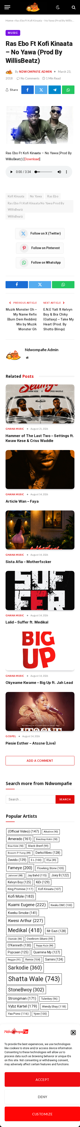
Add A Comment (40, 760)
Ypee (40, 1013)
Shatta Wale (34, 979)
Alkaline (51, 831)
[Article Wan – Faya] (40, 469)
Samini (54, 959)
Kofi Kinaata (16, 196)
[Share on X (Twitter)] (41, 89)
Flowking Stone (50, 868)
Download (31, 159)
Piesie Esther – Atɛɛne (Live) (31, 743)
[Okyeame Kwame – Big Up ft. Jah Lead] (40, 651)
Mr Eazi (56, 931)
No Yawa (36, 196)
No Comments (30, 78)
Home (9, 20)
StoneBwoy (26, 990)
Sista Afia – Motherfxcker (28, 561)
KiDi (43, 882)
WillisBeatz (15, 216)
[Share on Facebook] (27, 89)
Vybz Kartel (22, 1006)
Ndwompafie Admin (35, 71)
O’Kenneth (19, 945)
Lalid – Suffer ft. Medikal (27, 622)
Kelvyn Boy (19, 882)
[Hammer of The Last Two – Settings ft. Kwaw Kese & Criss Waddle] (40, 403)
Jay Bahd (37, 875)
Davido (17, 860)
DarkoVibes (48, 852)
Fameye (20, 867)
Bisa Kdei (16, 846)
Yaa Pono (18, 1013)
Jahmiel (15, 875)
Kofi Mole (21, 896)
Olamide (15, 938)
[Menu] (7, 7)
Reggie (14, 959)
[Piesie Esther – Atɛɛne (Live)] (40, 711)
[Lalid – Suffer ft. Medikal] (40, 590)
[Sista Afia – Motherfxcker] (40, 529)
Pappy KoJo (44, 945)
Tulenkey (49, 998)
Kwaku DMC (61, 905)
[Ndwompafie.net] (33, 7)
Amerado (19, 839)
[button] (73, 1032)
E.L (36, 860)
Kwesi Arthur (25, 920)
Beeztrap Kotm (47, 839)
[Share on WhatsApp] (68, 89)
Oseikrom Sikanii (40, 938)
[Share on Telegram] (54, 89)
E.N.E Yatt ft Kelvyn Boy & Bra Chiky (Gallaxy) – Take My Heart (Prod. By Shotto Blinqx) (58, 319)
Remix (32, 959)
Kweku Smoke (22, 913)
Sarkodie (25, 968)
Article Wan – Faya (22, 501)
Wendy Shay (54, 1006)
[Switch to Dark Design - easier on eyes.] (57, 7)
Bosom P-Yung (19, 853)
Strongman (22, 998)
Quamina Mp (46, 952)
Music (13, 32)
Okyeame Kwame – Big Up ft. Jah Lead (39, 682)
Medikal (25, 930)
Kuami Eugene (27, 904)
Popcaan (18, 952)
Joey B (60, 875)
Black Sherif (38, 845)
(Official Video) (23, 831)
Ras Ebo (52, 196)
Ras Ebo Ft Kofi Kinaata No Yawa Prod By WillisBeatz (36, 206)
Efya (51, 860)
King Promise (20, 889)
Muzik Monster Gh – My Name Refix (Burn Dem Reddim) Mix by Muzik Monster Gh (21, 319)
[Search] (73, 7)
